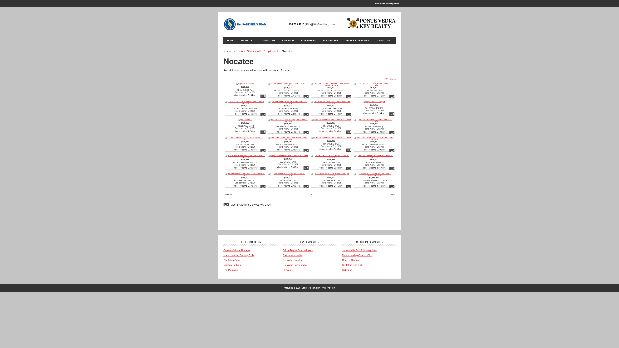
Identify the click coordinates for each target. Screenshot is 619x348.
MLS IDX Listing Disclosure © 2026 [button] (251, 204)
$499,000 (245, 127)
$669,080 (288, 145)
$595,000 (245, 181)
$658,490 (288, 163)
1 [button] (311, 194)
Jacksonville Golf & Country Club (359, 250)
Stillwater (287, 269)
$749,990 (288, 127)
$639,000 (288, 181)
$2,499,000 (374, 181)
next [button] (393, 194)
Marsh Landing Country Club (238, 255)
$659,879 (245, 163)
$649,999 (330, 163)
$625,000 (245, 91)
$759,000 (373, 163)
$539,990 (374, 109)
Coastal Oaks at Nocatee (236, 250)
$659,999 (330, 145)
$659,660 (374, 145)
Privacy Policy (328, 287)
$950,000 (245, 109)
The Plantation (230, 269)
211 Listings (390, 78)
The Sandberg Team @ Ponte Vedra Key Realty (245, 24)
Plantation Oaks (231, 260)
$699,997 (330, 127)
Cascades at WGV (292, 255)
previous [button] (228, 194)
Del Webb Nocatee (293, 260)
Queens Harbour (232, 264)
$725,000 (330, 109)
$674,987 (245, 145)
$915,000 (288, 91)
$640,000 (331, 91)
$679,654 (374, 127)
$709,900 (374, 91)
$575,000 (330, 181)
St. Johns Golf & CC (353, 264)
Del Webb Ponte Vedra (295, 264)
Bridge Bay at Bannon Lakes (298, 250)
